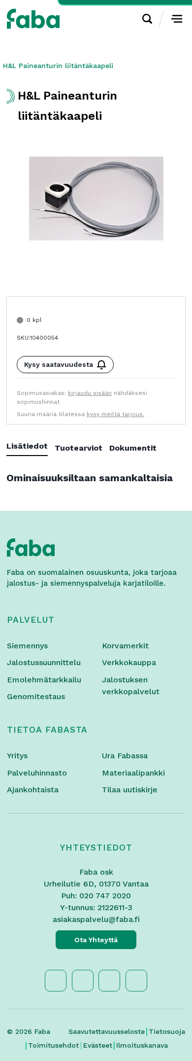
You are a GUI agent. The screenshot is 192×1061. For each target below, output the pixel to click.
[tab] (30, 448)
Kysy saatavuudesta (58, 364)
